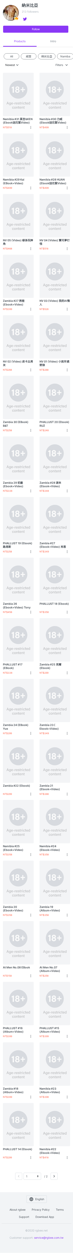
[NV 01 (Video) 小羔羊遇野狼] (55, 337)
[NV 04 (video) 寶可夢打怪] (55, 215)
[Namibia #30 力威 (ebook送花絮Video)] (55, 94)
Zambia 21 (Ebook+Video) (50, 787)
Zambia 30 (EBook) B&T (15, 423)
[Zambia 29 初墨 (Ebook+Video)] (18, 458)
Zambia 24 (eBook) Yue (15, 726)
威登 (28, 56)
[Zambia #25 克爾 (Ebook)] (55, 640)
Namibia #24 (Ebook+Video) (50, 847)
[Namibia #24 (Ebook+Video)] (55, 821)
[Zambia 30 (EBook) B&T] (18, 397)
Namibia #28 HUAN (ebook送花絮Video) (53, 181)
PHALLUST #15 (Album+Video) (50, 1029)
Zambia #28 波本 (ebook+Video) (50, 484)
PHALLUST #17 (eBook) (12, 666)
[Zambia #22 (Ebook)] (18, 761)
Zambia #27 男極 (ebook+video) (14, 302)
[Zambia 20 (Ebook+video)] (18, 882)
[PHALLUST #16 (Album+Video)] (18, 1003)
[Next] (54, 1176)
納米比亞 (46, 56)
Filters (59, 65)
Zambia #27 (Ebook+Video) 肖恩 (53, 545)
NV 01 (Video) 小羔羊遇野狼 (54, 363)
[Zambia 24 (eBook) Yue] (18, 700)
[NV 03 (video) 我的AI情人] (55, 276)
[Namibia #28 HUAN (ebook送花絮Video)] (55, 155)
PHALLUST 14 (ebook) (17, 1149)
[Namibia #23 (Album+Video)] (55, 1064)
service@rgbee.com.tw (48, 1237)
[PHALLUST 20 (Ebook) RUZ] (55, 397)
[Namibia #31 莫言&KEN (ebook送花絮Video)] (18, 94)
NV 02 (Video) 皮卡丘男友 (18, 363)
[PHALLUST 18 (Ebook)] (55, 579)
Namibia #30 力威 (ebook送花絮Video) (53, 120)
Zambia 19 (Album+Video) (50, 908)
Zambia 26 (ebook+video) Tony (17, 605)
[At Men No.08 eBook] (18, 943)
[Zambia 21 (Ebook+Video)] (55, 761)
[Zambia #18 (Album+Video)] (18, 1064)
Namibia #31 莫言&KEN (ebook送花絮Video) (18, 120)
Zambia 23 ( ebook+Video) (49, 726)
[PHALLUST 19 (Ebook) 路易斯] (18, 518)
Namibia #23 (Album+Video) (50, 1090)
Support (24, 1216)
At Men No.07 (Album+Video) (50, 969)
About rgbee (18, 1209)
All (11, 56)
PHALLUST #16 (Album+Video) (13, 1029)
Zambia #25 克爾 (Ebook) (50, 666)
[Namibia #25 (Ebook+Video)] (18, 821)
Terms (60, 1209)
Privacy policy (41, 1209)
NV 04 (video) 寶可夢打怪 (55, 242)
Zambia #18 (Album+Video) (13, 1090)
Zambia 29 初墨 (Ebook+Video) (13, 484)
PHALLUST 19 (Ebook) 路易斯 (17, 545)
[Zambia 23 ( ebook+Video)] (55, 700)
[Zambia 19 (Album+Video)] (55, 882)
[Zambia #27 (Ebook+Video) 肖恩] (55, 518)
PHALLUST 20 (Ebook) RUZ (54, 423)
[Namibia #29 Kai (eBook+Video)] (18, 155)
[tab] (20, 41)
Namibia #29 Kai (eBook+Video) (13, 181)
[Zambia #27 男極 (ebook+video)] (18, 276)
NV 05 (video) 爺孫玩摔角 (18, 242)
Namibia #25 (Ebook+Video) (13, 847)
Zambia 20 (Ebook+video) (13, 908)
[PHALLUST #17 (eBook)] (18, 640)
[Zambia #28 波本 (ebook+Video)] (55, 458)
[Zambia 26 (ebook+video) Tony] (18, 579)
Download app (44, 1216)
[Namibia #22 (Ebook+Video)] (55, 1124)
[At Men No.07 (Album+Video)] (55, 943)
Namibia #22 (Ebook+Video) (50, 1150)
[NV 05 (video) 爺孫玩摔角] (18, 215)
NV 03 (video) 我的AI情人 (55, 302)
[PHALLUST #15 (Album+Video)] (55, 1003)
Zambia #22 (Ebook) (16, 785)
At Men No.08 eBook (16, 967)
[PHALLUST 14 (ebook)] (18, 1124)
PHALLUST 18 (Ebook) (54, 603)
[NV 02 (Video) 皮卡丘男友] (18, 337)
